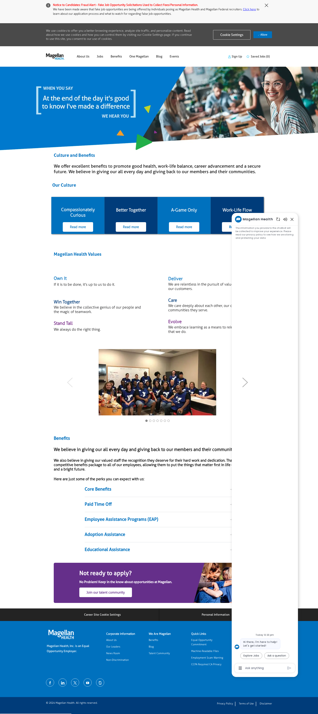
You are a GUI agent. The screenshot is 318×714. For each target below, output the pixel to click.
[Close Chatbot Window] (292, 219)
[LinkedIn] (63, 682)
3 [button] (154, 421)
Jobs (100, 56)
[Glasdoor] (100, 682)
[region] (265, 443)
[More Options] (240, 668)
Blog (159, 56)
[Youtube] (88, 682)
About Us (83, 56)
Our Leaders (113, 646)
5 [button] (161, 421)
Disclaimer (266, 703)
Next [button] (245, 382)
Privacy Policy (225, 703)
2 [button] (150, 421)
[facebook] (50, 682)
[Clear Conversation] (278, 219)
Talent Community (159, 653)
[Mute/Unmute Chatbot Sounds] (285, 219)
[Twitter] (75, 682)
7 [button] (168, 421)
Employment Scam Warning (207, 657)
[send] (289, 668)
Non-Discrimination (117, 660)
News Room (113, 653)
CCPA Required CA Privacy (206, 664)
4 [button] (157, 421)
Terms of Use (246, 703)
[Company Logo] (55, 56)
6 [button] (165, 421)
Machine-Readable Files (205, 651)
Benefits (116, 56)
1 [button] (146, 421)
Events (174, 56)
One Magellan (139, 56)
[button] (232, 35)
